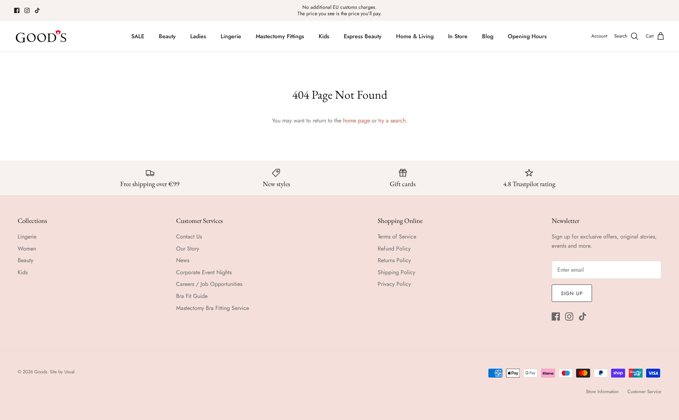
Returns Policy (394, 260)
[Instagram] (27, 10)
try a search (392, 120)
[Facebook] (16, 10)
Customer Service (644, 391)
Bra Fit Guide (192, 296)
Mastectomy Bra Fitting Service (212, 308)
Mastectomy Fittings (280, 36)
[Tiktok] (37, 10)
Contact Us (189, 236)
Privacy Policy (394, 284)
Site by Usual (62, 371)
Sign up (572, 293)
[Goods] (41, 36)
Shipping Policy (396, 272)
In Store (458, 36)
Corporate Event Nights (204, 272)
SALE (137, 36)
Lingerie (231, 36)
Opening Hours (527, 36)
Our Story (187, 248)
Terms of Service (397, 236)
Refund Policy (394, 248)
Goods (40, 371)
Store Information (602, 391)
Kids (324, 36)
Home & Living (415, 36)
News (182, 260)
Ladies (198, 36)
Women (27, 248)
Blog (487, 36)
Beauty (167, 36)
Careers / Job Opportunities (209, 284)
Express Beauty (363, 36)
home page (356, 120)
